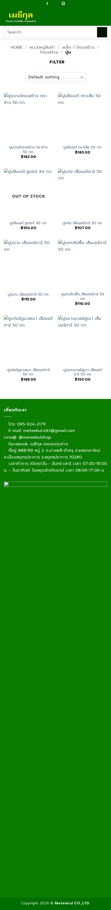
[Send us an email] (52, 4)
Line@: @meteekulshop (27, 437)
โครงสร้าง (49, 52)
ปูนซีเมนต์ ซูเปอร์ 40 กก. (28, 223)
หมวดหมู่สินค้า (42, 47)
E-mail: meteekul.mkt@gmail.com (41, 431)
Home (16, 47)
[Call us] (58, 4)
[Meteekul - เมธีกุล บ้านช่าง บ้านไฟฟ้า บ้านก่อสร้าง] (30, 17)
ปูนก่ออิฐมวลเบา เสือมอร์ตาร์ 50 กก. (28, 372)
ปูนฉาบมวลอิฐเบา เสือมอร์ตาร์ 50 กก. (82, 372)
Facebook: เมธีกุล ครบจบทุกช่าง (37, 444)
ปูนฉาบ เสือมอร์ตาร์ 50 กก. (28, 294)
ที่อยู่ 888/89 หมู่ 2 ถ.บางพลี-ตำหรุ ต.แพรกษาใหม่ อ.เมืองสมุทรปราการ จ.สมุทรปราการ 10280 (52, 453)
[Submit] (102, 32)
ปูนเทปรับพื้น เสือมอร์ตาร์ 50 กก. (82, 296)
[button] (104, 16)
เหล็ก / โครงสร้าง (78, 47)
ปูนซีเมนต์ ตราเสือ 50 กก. (82, 147)
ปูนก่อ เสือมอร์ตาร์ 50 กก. (82, 223)
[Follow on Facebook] (47, 3)
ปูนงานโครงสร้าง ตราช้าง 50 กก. (28, 149)
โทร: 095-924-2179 (26, 424)
